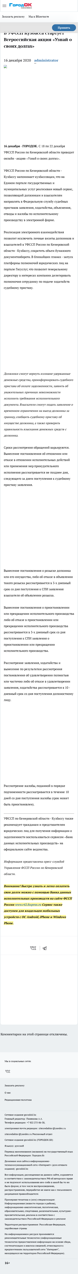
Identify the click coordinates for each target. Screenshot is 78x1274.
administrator (46, 60)
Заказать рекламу (13, 16)
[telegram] (46, 948)
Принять (64, 27)
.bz (34, 1114)
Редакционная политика (18, 1099)
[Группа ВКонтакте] (8, 1071)
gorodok (28, 1114)
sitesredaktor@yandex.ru (52, 1128)
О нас (8, 1092)
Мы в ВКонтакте (39, 16)
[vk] (33, 948)
